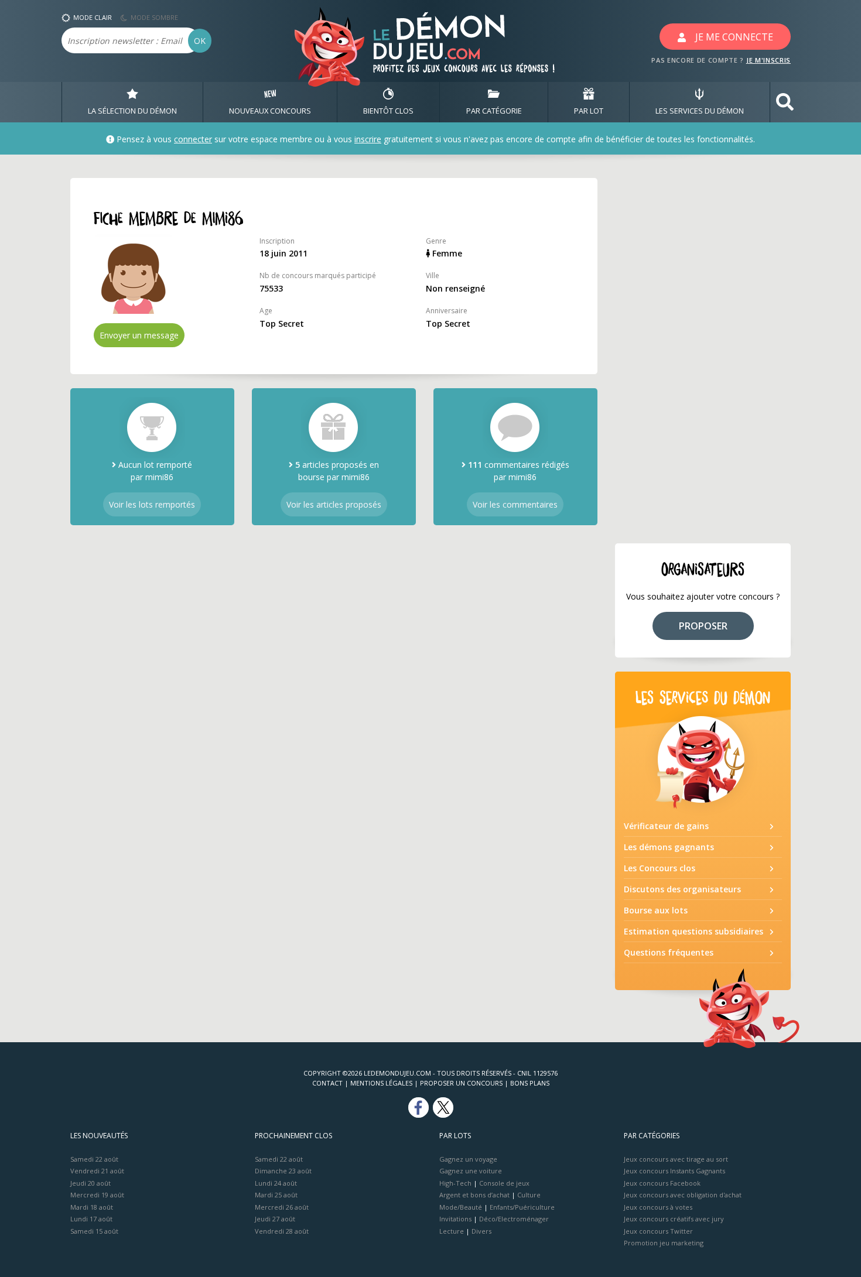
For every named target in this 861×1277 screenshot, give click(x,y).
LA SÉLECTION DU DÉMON (132, 110)
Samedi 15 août (94, 1231)
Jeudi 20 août (90, 1183)
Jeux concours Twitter (658, 1231)
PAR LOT (588, 110)
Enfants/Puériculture (522, 1207)
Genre (436, 241)
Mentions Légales (381, 1083)
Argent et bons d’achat (474, 1194)
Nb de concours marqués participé (317, 275)
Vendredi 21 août (97, 1170)
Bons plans (529, 1083)
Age (265, 311)
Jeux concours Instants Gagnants (674, 1170)
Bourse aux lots (656, 910)
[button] (785, 102)
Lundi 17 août (91, 1218)
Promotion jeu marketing (663, 1242)
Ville (432, 275)
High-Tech (455, 1183)
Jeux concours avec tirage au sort (676, 1159)
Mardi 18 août (91, 1207)
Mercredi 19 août (97, 1194)
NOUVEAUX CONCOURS (270, 110)
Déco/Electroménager (514, 1218)
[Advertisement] (703, 353)
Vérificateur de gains (666, 825)
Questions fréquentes (668, 952)
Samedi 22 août (94, 1159)
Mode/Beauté (460, 1207)
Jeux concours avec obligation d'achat (683, 1194)
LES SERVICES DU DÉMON (699, 110)
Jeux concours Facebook (662, 1183)
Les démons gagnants (669, 847)
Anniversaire (446, 311)
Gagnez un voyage (468, 1159)
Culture (529, 1194)
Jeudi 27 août (275, 1218)
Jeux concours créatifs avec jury (674, 1218)
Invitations (455, 1218)
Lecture (451, 1231)
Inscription (277, 241)
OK (200, 40)
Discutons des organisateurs (682, 889)
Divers (481, 1231)
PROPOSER (703, 625)
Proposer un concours (461, 1083)
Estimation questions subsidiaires (693, 931)
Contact (327, 1083)
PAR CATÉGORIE (494, 110)
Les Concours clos (659, 868)
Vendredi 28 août (282, 1231)
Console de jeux (504, 1183)
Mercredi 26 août (282, 1207)
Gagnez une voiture (470, 1170)
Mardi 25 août (276, 1194)
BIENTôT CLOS (388, 110)
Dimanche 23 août (283, 1170)
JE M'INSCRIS (768, 60)
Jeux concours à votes (658, 1207)
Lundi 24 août (276, 1183)
